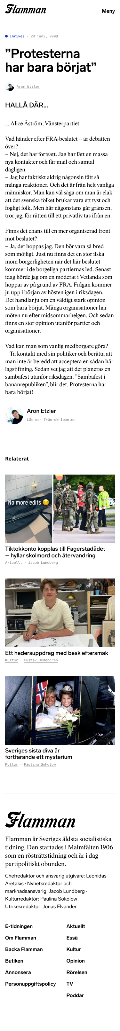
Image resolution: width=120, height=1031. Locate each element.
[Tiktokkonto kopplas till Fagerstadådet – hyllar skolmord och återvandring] (60, 509)
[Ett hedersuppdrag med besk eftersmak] (60, 612)
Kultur (11, 660)
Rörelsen (77, 973)
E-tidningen (19, 927)
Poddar (75, 996)
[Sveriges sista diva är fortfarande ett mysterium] (60, 710)
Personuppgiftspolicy (30, 984)
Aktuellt (13, 563)
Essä (72, 938)
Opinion (76, 961)
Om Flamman (20, 938)
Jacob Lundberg (43, 563)
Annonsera (18, 973)
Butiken (14, 961)
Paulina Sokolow (40, 764)
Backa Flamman (24, 950)
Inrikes (17, 36)
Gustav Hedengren (41, 660)
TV (70, 984)
